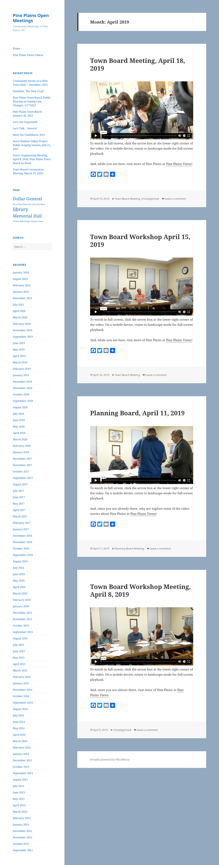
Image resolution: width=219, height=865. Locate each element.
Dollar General (27, 199)
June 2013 (19, 792)
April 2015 (19, 664)
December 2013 (22, 760)
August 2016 (20, 561)
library (20, 209)
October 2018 (21, 394)
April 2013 (19, 805)
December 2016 (22, 535)
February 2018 (22, 446)
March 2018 (20, 439)
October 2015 (21, 625)
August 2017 (20, 484)
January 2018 (21, 452)
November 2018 (22, 388)
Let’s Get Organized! (25, 122)
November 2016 (22, 542)
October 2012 (21, 844)
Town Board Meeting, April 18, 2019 (137, 64)
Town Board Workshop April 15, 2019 (140, 240)
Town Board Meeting (127, 198)
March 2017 (20, 516)
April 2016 (19, 587)
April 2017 (19, 510)
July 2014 (18, 715)
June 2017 (19, 497)
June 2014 (19, 722)
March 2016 (20, 593)
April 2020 (19, 311)
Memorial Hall (27, 216)
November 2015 (22, 619)
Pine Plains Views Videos (28, 55)
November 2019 (22, 330)
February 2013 (22, 818)
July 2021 (18, 304)
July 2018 (18, 413)
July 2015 (18, 645)
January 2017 (21, 529)
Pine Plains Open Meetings (31, 17)
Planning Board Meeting (129, 548)
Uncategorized (150, 198)
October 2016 (21, 548)
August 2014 (20, 709)
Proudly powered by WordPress (109, 759)
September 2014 (23, 702)
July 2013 (18, 786)
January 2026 (21, 272)
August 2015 (20, 638)
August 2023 (20, 279)
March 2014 (20, 741)
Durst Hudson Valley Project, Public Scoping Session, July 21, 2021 (32, 145)
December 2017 (22, 458)
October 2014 (21, 696)
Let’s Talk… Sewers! (25, 128)
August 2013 (20, 779)
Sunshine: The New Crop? (28, 91)
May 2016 (19, 580)
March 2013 (20, 811)
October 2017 (21, 471)
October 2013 (21, 767)
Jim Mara (41, 204)
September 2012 (23, 850)
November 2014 (22, 690)
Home (16, 48)
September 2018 (23, 401)
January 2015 (21, 683)
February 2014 (22, 747)
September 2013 (23, 773)
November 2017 (22, 465)
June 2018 (19, 420)
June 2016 (19, 574)
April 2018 (19, 433)
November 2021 (22, 298)
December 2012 (22, 831)
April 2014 (19, 734)
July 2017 (18, 491)
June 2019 (19, 343)
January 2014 (21, 754)
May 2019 (19, 349)
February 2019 (22, 369)
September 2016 (23, 555)
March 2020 (20, 317)
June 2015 (19, 651)
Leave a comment (175, 198)
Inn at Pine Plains (20, 204)
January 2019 (21, 375)
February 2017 (22, 523)
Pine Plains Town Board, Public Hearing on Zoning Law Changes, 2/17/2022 (32, 101)
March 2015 (20, 670)
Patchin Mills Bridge (21, 221)
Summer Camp (36, 221)
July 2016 (18, 568)
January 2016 (21, 606)
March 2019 (20, 362)
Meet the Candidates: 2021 (29, 135)
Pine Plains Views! (179, 164)
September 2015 (23, 632)
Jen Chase (32, 204)
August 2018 (20, 407)
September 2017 (23, 478)
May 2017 (19, 503)
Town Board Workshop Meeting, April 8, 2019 (140, 590)
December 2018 (22, 381)
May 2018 (19, 426)
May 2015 (19, 657)
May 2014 (19, 728)
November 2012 (22, 837)
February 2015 (22, 677)
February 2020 (22, 324)
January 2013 (21, 824)
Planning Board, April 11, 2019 (137, 413)
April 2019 (19, 356)
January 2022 (21, 292)
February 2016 (22, 600)
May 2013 (19, 799)
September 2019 (23, 336)
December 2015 (22, 612)
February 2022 (22, 285)
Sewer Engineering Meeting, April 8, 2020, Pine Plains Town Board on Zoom (32, 159)
